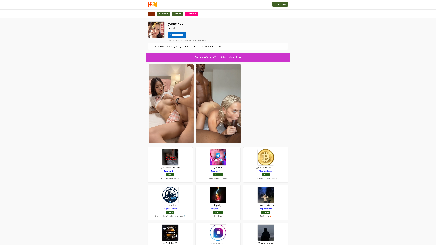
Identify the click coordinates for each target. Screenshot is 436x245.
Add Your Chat (280, 4)
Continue (177, 35)
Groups (177, 14)
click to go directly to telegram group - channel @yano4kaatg (187, 40)
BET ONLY (191, 14)
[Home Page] (152, 6)
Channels (163, 14)
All (151, 14)
